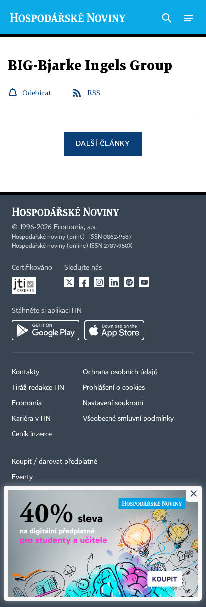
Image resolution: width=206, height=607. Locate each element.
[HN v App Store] (114, 330)
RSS (94, 92)
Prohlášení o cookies (114, 387)
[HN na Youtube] (145, 282)
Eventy (22, 477)
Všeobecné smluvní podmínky (128, 418)
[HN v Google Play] (46, 330)
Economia (27, 403)
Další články (103, 143)
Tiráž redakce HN (38, 387)
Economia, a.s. (75, 227)
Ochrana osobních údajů (120, 372)
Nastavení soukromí (113, 403)
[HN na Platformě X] (69, 282)
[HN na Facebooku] (85, 282)
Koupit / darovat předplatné (55, 461)
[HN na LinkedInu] (115, 282)
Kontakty (26, 372)
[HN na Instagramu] (99, 282)
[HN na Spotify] (129, 282)
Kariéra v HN (31, 418)
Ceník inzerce (32, 434)
